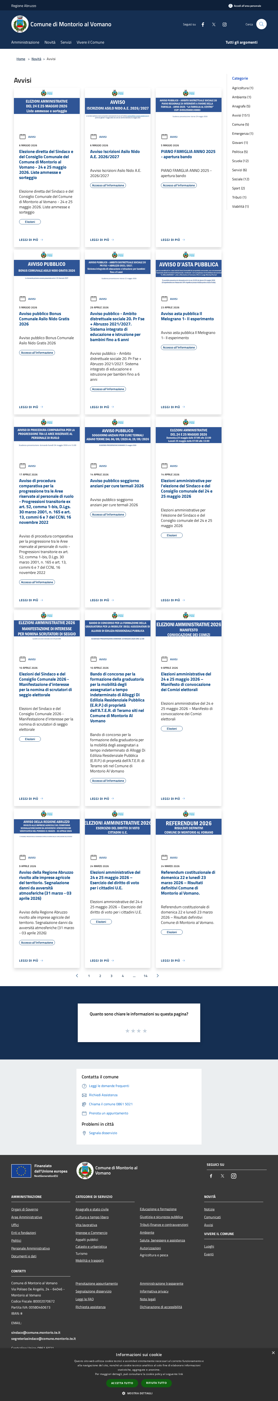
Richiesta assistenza (91, 1306)
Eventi (209, 1254)
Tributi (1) (239, 197)
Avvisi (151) (241, 115)
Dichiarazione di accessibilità (161, 1306)
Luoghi (209, 1246)
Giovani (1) (240, 142)
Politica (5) (240, 151)
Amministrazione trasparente (161, 1283)
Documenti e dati (23, 1256)
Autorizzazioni (150, 1248)
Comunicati (212, 1217)
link (181, 1374)
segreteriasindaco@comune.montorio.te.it (43, 1338)
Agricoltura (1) (242, 87)
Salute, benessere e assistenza (162, 1240)
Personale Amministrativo (30, 1248)
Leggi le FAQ (85, 1299)
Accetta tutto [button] (122, 1383)
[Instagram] (222, 24)
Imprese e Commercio (91, 1232)
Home (21, 58)
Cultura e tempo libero (92, 1217)
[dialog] (139, 1374)
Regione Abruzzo (23, 5)
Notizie (209, 1209)
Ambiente (147, 1232)
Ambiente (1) (241, 97)
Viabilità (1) (240, 206)
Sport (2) (238, 188)
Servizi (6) (239, 169)
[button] (138, 1393)
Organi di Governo (24, 1209)
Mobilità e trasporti (90, 1260)
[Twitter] (212, 24)
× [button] (273, 1353)
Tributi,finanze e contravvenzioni (164, 1224)
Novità (36, 58)
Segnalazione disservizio (93, 1291)
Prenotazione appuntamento (97, 1283)
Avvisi (32, 137)
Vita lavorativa (86, 1224)
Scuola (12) (240, 160)
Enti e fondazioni (23, 1232)
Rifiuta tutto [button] (156, 1383)
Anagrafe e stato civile (92, 1209)
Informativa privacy (154, 1291)
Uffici (15, 1224)
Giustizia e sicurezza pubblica (161, 1216)
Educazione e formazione (158, 1209)
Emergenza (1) (242, 133)
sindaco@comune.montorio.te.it (35, 1332)
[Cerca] (261, 24)
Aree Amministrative (26, 1217)
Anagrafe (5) (241, 106)
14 (145, 975)
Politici (16, 1240)
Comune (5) (240, 124)
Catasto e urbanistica (91, 1246)
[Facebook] (201, 24)
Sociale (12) (240, 179)
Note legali (148, 1299)
